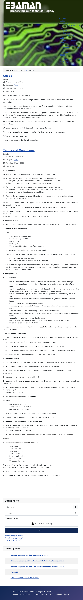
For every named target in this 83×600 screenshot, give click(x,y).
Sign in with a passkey (43, 524)
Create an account (12, 540)
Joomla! (16, 594)
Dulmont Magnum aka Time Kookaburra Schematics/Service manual (37, 561)
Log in (41, 530)
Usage (7, 75)
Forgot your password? (14, 535)
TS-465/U (15, 572)
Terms (16, 85)
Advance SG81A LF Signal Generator (25, 578)
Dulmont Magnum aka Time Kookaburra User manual (31, 555)
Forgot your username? (14, 538)
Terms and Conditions (19, 150)
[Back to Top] (79, 596)
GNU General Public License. (59, 594)
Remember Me (12, 518)
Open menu (61, 18)
